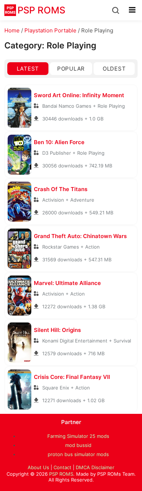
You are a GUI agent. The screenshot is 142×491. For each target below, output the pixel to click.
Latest (28, 68)
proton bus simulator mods (78, 454)
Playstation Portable (50, 30)
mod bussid (78, 445)
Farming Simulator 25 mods (78, 436)
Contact (62, 467)
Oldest (114, 68)
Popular (71, 68)
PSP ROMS (61, 474)
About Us (38, 467)
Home (12, 30)
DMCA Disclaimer (95, 467)
